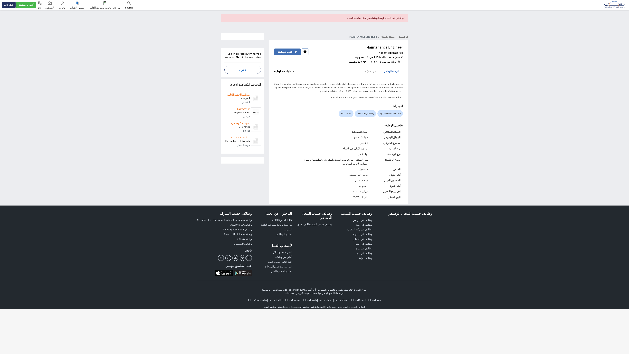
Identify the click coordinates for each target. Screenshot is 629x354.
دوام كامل (362, 154)
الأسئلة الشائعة (318, 306)
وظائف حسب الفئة (322, 224)
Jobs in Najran (374, 300)
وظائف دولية (365, 258)
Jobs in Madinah (358, 300)
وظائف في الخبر (363, 243)
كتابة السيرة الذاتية (282, 220)
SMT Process (346, 113)
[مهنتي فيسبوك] (249, 258)
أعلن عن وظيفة (26, 4)
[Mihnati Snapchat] (235, 258)
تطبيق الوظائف (284, 234)
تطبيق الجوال (77, 7)
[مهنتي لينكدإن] (228, 258)
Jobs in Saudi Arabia (257, 300)
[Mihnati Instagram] (221, 258)
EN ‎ (40, 7)
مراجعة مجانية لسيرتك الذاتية (104, 7)
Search (129, 7)
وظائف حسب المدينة (356, 213)
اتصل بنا (288, 229)
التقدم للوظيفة (285, 51)
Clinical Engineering (365, 113)
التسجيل (49, 7)
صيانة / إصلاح (361, 137)
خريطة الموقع (284, 306)
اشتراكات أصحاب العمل (279, 261)
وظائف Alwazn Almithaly (238, 234)
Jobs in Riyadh (310, 300)
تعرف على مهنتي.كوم (336, 306)
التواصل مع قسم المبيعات (278, 266)
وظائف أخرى (304, 224)
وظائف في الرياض (362, 220)
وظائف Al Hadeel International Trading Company (224, 220)
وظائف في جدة (364, 224)
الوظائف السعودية (356, 306)
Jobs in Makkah (341, 300)
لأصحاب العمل (281, 245)
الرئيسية (403, 36)
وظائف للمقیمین (243, 243)
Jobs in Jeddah (275, 300)
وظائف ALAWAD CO (241, 224)
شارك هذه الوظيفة (283, 71)
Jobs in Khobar (325, 300)
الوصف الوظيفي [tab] (391, 71)
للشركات (8, 4)
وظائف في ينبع (364, 253)
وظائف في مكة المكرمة (359, 229)
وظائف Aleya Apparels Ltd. (237, 229)
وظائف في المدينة (362, 234)
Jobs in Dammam (293, 300)
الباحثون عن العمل (278, 213)
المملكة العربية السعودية (355, 163)
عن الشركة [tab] (370, 71)
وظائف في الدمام (362, 239)
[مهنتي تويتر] (243, 258)
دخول (62, 7)
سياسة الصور (270, 306)
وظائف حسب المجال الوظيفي (410, 213)
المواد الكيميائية (360, 131)
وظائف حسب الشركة (236, 213)
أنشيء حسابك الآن (282, 252)
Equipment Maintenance (390, 113)
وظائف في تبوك (363, 248)
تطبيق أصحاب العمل (281, 271)
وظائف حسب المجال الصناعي (316, 215)
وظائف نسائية (244, 239)
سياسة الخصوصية (300, 306)
